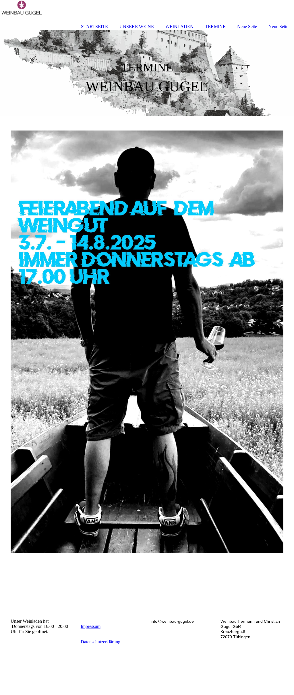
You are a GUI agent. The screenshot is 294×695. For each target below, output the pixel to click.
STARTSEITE (94, 26)
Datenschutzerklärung (100, 641)
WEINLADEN (179, 26)
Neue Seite (247, 26)
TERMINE (215, 26)
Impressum (90, 626)
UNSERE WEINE (136, 26)
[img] (147, 73)
